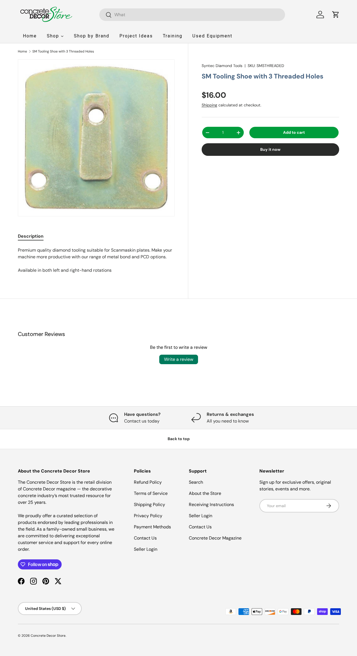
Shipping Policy (149, 504)
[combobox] (192, 14)
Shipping (209, 105)
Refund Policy (148, 482)
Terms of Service (151, 493)
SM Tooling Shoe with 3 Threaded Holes (63, 51)
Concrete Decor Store (48, 635)
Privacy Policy (148, 516)
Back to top (179, 438)
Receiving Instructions (211, 504)
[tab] (31, 236)
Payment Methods (152, 527)
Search (196, 482)
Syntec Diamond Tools (222, 65)
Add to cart (294, 132)
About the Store (205, 493)
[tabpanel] (96, 260)
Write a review (178, 359)
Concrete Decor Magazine (215, 538)
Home (22, 51)
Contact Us (145, 538)
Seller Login (145, 549)
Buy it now (270, 149)
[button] (336, 14)
